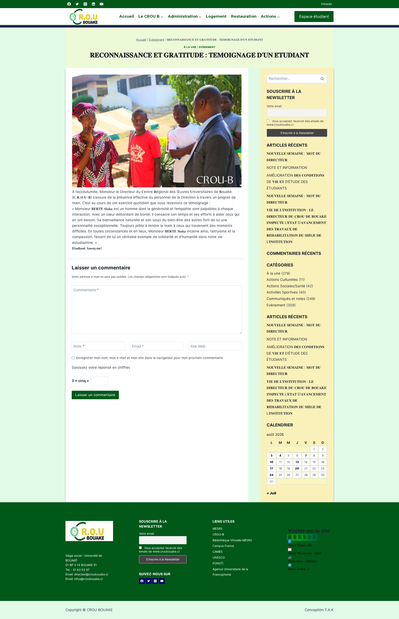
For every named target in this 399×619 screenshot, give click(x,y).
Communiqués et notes (286, 299)
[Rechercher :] (297, 78)
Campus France (223, 546)
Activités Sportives (282, 292)
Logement (216, 16)
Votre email (274, 106)
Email (138, 346)
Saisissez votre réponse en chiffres (101, 367)
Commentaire (86, 290)
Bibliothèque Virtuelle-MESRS (232, 540)
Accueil (126, 16)
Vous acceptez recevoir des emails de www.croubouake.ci (295, 122)
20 (297, 468)
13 (297, 462)
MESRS (217, 528)
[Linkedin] (93, 4)
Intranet (326, 4)
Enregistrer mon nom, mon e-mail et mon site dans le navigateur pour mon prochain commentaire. (150, 358)
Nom (79, 346)
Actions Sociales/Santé (286, 286)
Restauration (243, 16)
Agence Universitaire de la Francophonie (230, 571)
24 (271, 475)
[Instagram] (85, 4)
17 (271, 468)
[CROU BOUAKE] (85, 16)
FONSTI (218, 563)
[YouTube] (101, 4)
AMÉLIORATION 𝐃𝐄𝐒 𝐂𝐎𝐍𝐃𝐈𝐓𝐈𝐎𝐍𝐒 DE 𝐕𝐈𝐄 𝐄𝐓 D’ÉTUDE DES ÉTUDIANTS (295, 181)
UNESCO (219, 557)
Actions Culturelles (282, 280)
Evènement (207, 47)
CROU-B (218, 534)
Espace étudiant (314, 16)
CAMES (218, 551)
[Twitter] (77, 4)
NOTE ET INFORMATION (287, 168)
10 (271, 462)
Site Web (197, 346)
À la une (190, 47)
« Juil (271, 493)
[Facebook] (69, 4)
